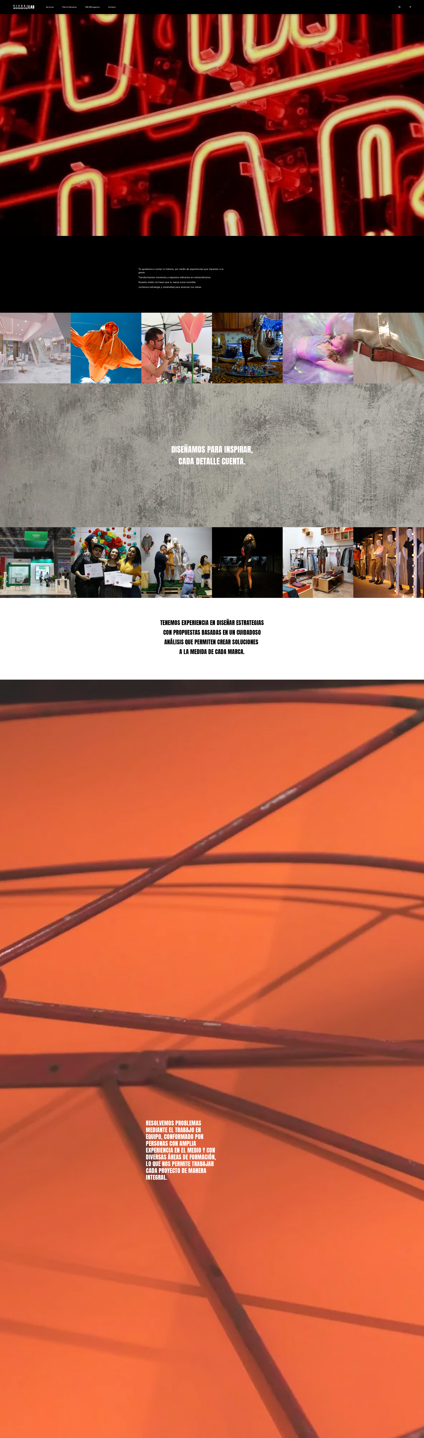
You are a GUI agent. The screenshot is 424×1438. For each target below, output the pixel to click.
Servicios (50, 7)
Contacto (112, 7)
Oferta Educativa (69, 7)
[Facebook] (410, 7)
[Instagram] (399, 7)
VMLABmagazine (92, 7)
